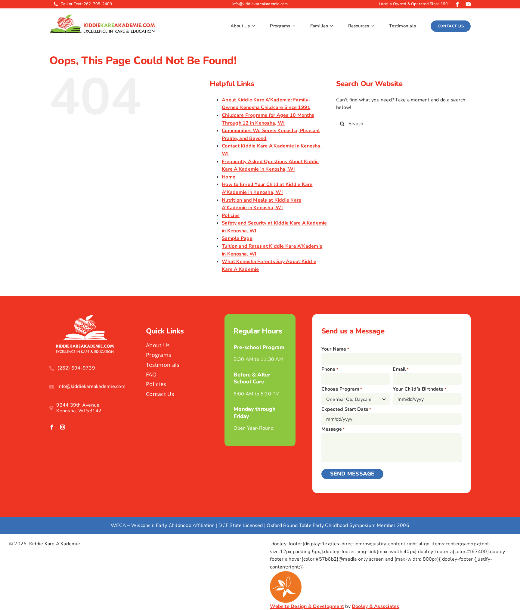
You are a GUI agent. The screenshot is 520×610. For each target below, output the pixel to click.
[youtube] (468, 4)
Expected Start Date (346, 409)
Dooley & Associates (375, 606)
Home (228, 177)
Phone (330, 369)
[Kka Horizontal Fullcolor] (102, 17)
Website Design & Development (307, 606)
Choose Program (341, 389)
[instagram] (62, 427)
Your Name (335, 349)
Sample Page (237, 238)
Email (401, 369)
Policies (231, 215)
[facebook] (457, 4)
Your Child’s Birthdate (419, 389)
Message (333, 429)
